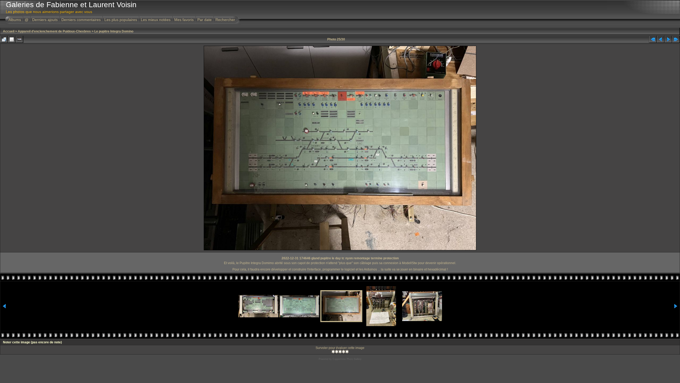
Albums (14, 20)
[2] (336, 351)
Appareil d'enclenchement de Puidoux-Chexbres (54, 31)
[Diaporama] (19, 39)
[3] (340, 351)
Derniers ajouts (45, 20)
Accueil (8, 31)
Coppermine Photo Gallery (347, 359)
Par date (204, 20)
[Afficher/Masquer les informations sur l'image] (11, 39)
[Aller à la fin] (676, 39)
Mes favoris (184, 20)
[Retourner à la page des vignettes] (4, 39)
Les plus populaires (120, 20)
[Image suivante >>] (668, 39)
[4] (343, 351)
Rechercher (225, 20)
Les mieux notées (156, 20)
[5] (347, 351)
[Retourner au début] (653, 39)
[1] (333, 351)
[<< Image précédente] (660, 39)
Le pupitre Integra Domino (113, 31)
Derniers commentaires (81, 20)
